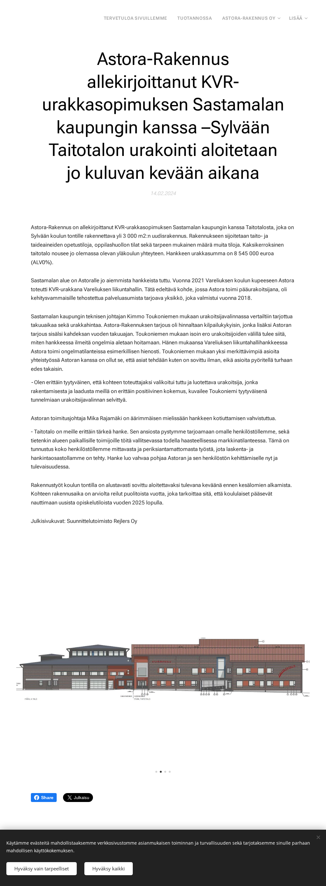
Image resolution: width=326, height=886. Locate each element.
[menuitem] (137, 18)
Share (47, 797)
